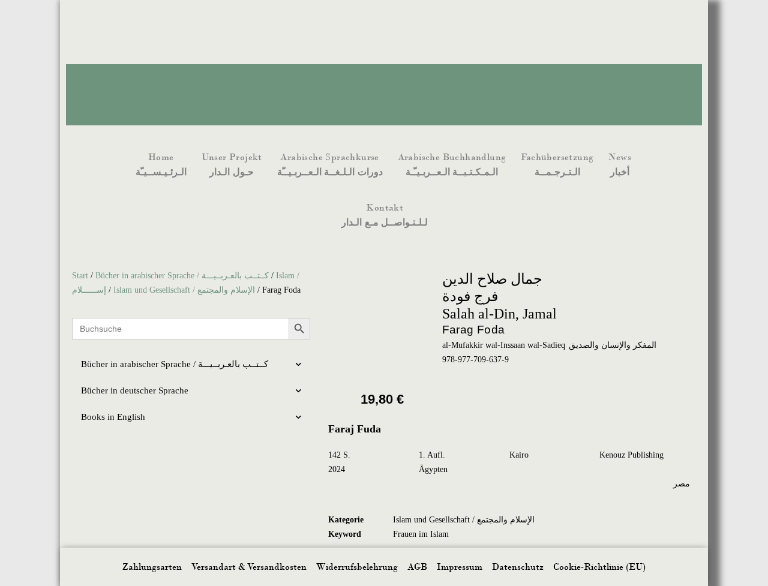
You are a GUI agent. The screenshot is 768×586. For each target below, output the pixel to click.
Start (80, 275)
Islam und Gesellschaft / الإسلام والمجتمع (184, 290)
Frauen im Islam (421, 534)
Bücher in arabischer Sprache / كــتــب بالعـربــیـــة (182, 275)
